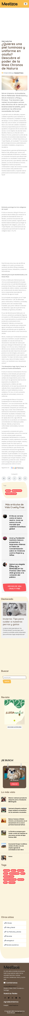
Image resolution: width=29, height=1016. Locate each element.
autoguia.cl (10, 940)
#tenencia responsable (10, 879)
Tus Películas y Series (13, 932)
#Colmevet (12, 882)
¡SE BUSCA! (7, 760)
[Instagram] (12, 997)
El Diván (9, 923)
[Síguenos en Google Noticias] (16, 468)
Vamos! (6, 681)
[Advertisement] (14, 24)
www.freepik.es (13, 1005)
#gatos (6, 873)
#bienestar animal (8, 876)
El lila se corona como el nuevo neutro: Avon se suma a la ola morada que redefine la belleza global (17, 522)
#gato (5, 882)
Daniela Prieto (18, 73)
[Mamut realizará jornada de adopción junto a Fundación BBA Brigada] (3, 799)
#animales (6, 870)
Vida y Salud (10, 927)
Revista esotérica (12, 945)
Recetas (9, 936)
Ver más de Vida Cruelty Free (15, 587)
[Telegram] (16, 997)
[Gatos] (3, 858)
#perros (13, 870)
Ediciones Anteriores (14, 727)
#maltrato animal (14, 873)
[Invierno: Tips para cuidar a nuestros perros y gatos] (14, 609)
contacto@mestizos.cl (10, 986)
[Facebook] (5, 997)
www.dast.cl (18, 1012)
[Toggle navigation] (25, 4)
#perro (23, 873)
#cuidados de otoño (11, 493)
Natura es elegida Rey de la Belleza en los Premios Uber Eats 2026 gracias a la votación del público (17, 570)
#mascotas (21, 870)
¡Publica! (15, 784)
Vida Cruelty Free (7, 41)
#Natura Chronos (16, 490)
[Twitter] (8, 997)
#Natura (8, 490)
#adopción (20, 879)
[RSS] (19, 997)
